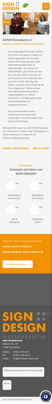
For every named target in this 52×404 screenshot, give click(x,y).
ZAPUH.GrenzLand (20, 138)
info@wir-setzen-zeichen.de (25, 358)
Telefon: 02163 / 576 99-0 (17, 246)
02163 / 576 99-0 (21, 352)
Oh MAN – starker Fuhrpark (15, 148)
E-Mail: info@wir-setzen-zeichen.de (23, 251)
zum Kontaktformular (16, 264)
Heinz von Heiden (41, 148)
